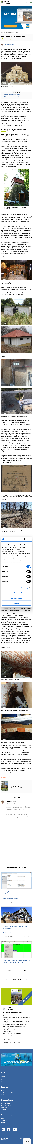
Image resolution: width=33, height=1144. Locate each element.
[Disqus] (16, 842)
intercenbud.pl (5, 1120)
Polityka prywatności (7, 1094)
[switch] (28, 571)
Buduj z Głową (5, 31)
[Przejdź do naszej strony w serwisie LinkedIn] (3, 1129)
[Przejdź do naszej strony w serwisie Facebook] (9, 1129)
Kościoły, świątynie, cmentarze (12, 94)
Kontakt (3, 1078)
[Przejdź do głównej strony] (5, 2)
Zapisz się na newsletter (7, 1092)
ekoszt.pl (3, 1122)
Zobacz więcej (16, 979)
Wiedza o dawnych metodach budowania (14, 96)
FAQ (2, 1091)
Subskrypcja (4, 1080)
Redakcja (3, 1076)
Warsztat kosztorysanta (16, 31)
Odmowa (16, 603)
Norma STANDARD (6, 1105)
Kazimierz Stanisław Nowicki (11, 898)
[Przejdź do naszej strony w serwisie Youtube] (14, 1129)
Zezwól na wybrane (16, 598)
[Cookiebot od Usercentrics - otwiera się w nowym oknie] (24, 539)
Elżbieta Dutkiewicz (8, 933)
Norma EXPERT (5, 1104)
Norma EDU (4, 1109)
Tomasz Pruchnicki (9, 44)
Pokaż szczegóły (23, 588)
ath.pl (2, 1118)
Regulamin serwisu (6, 1081)
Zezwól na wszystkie (16, 593)
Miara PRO (4, 1107)
